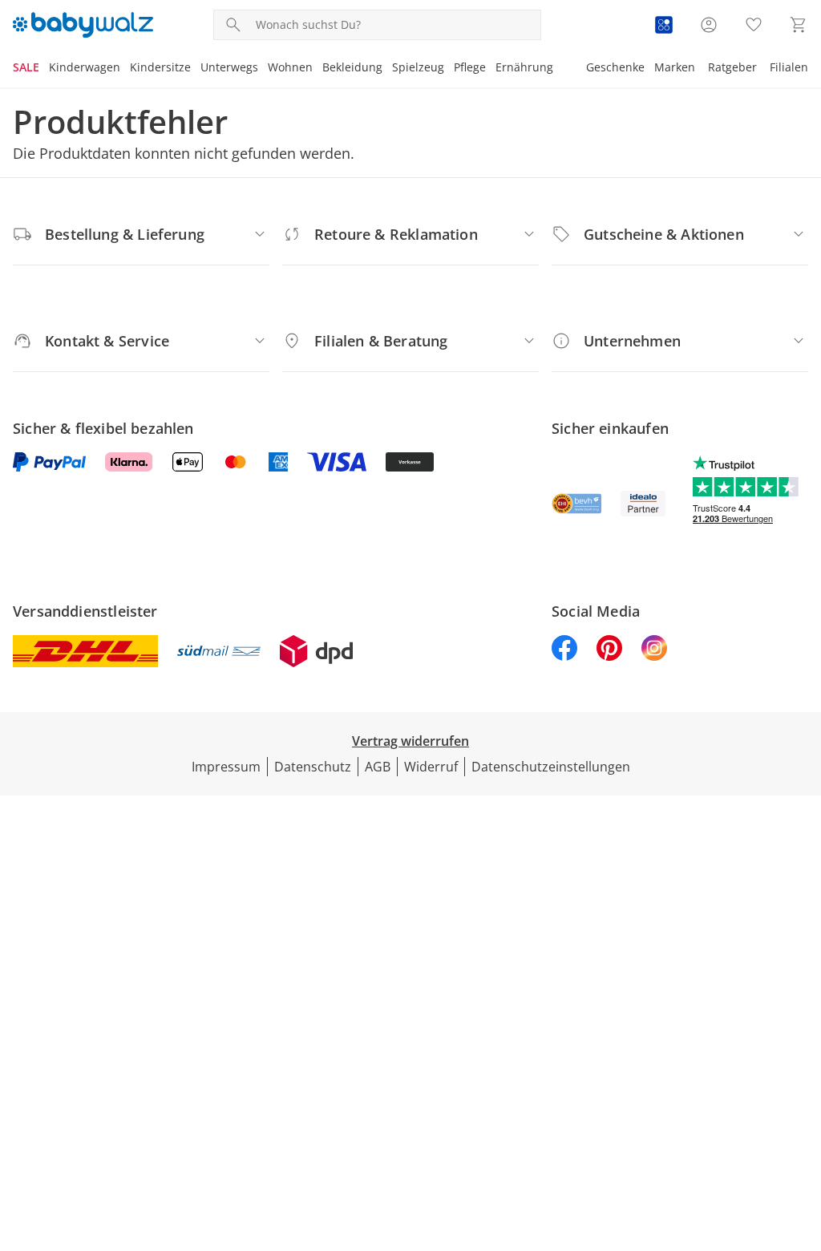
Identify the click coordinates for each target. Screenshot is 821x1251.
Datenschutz (312, 766)
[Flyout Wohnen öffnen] (317, 69)
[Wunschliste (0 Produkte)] (753, 24)
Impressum (226, 766)
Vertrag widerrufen (410, 741)
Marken (674, 67)
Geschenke (615, 67)
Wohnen (290, 67)
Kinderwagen (84, 67)
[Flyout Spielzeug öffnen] (449, 69)
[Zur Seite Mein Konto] (708, 24)
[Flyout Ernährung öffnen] (558, 69)
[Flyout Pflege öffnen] (490, 69)
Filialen (789, 67)
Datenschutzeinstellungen (550, 766)
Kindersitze (160, 67)
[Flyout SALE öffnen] (44, 69)
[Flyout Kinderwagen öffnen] (125, 69)
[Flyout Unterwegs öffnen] (263, 69)
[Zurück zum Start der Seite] (802, 1135)
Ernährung (524, 67)
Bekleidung (352, 67)
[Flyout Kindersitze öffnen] (195, 69)
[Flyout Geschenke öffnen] (649, 69)
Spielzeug (418, 67)
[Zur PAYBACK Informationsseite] (663, 24)
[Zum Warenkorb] (798, 24)
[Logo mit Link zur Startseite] (83, 25)
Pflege (470, 67)
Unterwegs (229, 67)
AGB (377, 766)
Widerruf (431, 766)
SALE (26, 67)
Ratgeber (732, 67)
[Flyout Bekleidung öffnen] (387, 69)
